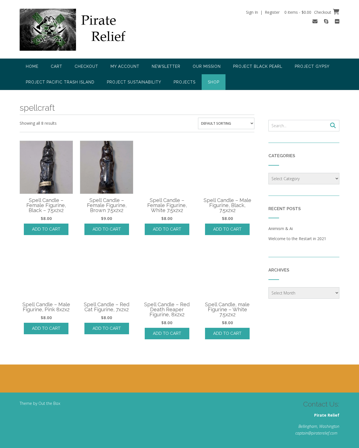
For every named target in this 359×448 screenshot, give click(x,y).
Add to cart (46, 229)
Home (32, 66)
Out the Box (49, 403)
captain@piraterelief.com (316, 433)
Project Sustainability (134, 82)
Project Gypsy (312, 66)
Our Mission (207, 66)
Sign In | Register (263, 12)
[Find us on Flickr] (337, 21)
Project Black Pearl (257, 66)
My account (125, 66)
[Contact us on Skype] (326, 21)
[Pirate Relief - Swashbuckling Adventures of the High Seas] (80, 30)
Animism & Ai (280, 228)
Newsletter (166, 66)
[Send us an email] (314, 21)
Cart (56, 66)
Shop (213, 82)
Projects (184, 82)
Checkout (86, 66)
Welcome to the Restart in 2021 (297, 238)
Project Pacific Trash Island (60, 82)
